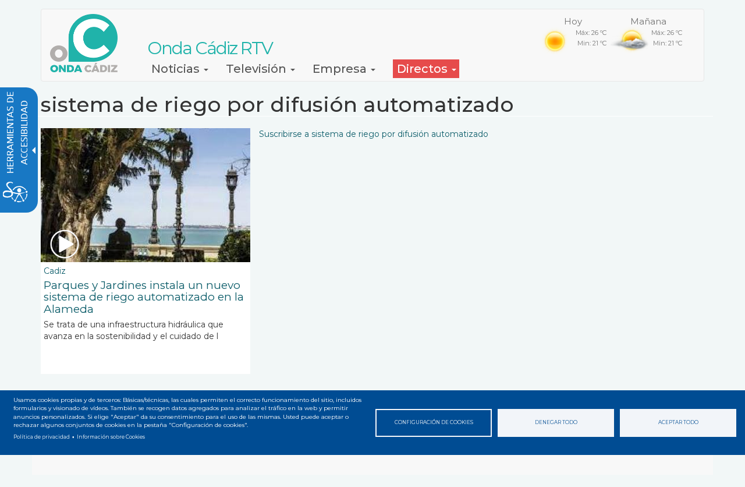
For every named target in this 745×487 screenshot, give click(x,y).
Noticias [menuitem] (177, 69)
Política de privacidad (41, 437)
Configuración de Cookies (434, 422)
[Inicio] (88, 43)
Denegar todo (556, 422)
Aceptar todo (678, 422)
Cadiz (55, 271)
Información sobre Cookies (111, 437)
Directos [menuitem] (423, 69)
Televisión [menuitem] (257, 69)
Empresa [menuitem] (341, 69)
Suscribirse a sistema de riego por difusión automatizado (373, 134)
